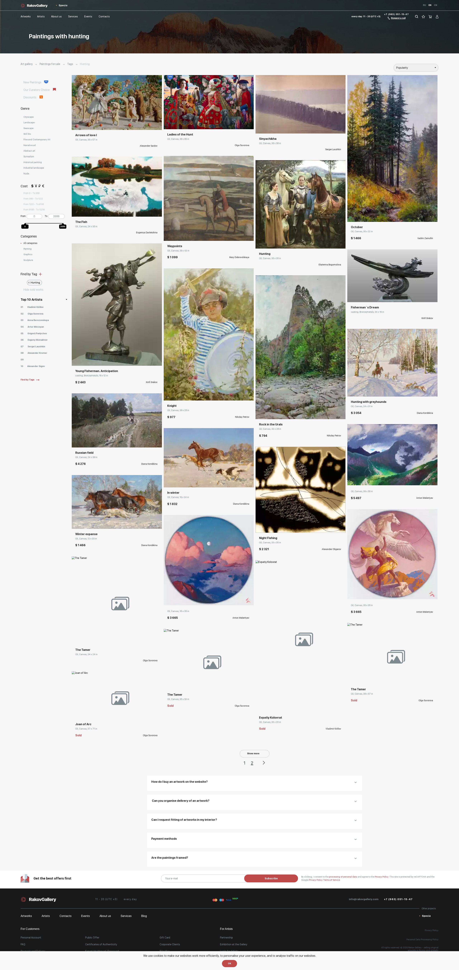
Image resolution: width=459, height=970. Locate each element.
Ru (424, 5)
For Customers (30, 928)
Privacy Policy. (382, 877)
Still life (27, 134)
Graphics (27, 254)
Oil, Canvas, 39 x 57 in (362, 694)
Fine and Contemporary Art (36, 139)
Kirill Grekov (151, 382)
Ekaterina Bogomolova (330, 264)
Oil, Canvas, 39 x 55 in (362, 491)
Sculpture (28, 260)
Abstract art (29, 151)
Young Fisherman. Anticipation (96, 371)
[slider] (63, 222)
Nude (26, 173)
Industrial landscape (33, 168)
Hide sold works (33, 289)
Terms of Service (331, 880)
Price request (82, 124)
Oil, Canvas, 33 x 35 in (270, 542)
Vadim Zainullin (425, 238)
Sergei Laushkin (333, 149)
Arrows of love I (86, 135)
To (46, 216)
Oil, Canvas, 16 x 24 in (178, 497)
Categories (29, 236)
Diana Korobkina (149, 464)
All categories (30, 243)
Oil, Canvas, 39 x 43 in (178, 250)
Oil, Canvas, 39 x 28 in (178, 410)
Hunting (35, 282)
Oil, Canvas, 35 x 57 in (86, 140)
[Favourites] (423, 16)
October (357, 227)
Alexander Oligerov (331, 549)
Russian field (84, 452)
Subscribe (271, 878)
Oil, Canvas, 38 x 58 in (270, 143)
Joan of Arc (83, 724)
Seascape (28, 128)
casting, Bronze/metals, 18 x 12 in (91, 375)
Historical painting (32, 162)
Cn (435, 5)
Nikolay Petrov (242, 417)
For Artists (226, 928)
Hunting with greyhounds (368, 402)
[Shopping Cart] (430, 16)
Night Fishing (268, 538)
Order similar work (85, 639)
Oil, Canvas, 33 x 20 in (270, 722)
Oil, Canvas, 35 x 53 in (178, 699)
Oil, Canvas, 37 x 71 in (86, 729)
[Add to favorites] (96, 124)
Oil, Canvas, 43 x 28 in (270, 429)
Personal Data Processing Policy (422, 939)
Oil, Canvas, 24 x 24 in (86, 654)
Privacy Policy (316, 880)
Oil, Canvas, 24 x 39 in (86, 457)
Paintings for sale (50, 64)
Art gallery (27, 64)
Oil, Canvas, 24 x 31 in (362, 406)
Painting (27, 249)
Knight (172, 405)
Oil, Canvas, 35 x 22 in (362, 231)
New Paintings (32, 82)
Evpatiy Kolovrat (270, 717)
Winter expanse (86, 534)
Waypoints (174, 246)
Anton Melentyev (241, 618)
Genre (25, 108)
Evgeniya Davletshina (146, 232)
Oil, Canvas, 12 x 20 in (86, 538)
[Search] (416, 16)
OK (229, 963)
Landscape (29, 122)
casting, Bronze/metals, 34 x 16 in (367, 312)
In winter (173, 492)
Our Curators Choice (36, 90)
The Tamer (82, 650)
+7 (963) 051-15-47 (396, 14)
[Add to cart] (77, 360)
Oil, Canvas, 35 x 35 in (178, 611)
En (430, 5)
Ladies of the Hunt (180, 134)
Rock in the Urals (271, 424)
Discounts (30, 97)
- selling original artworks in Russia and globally (423, 949)
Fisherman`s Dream (365, 307)
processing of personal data (343, 877)
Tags (70, 64)
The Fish (81, 222)
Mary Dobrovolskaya (239, 257)
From (23, 216)
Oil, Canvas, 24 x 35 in (86, 226)
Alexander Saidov (148, 146)
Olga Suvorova (150, 660)
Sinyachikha (267, 138)
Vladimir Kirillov (333, 729)
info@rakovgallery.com (363, 899)
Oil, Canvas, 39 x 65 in (178, 139)
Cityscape (28, 117)
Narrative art (29, 145)
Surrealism (28, 156)
